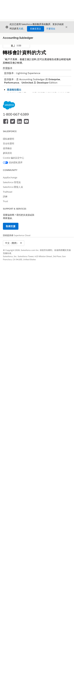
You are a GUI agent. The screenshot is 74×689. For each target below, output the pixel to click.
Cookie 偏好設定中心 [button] (13, 157)
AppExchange (10, 177)
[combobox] (13, 243)
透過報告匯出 (14, 89)
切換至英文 (35, 28)
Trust (5, 201)
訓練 (5, 196)
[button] (13, 243)
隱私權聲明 (8, 138)
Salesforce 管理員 (12, 182)
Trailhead (7, 191)
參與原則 (7, 153)
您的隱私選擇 (15, 162)
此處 (21, 28)
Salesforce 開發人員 (13, 187)
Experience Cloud (22, 235)
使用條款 (7, 148)
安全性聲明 (8, 143)
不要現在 (50, 28)
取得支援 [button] (10, 226)
